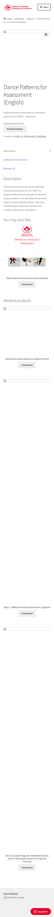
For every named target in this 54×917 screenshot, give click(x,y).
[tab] (27, 151)
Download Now (15, 128)
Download (27, 284)
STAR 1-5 (30, 18)
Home (9, 18)
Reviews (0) (9, 168)
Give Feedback (10, 893)
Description (9, 150)
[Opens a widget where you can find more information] (40, 912)
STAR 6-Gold (29, 136)
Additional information (15, 159)
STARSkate (19, 18)
